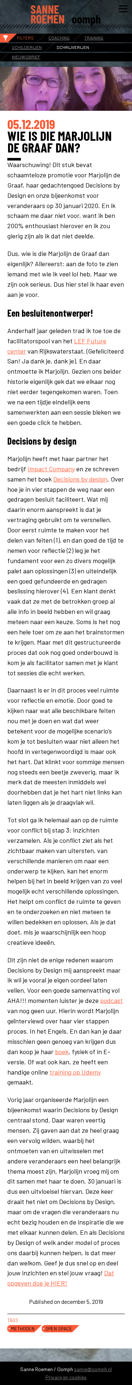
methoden (22, 1329)
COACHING (59, 37)
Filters (25, 37)
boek (62, 1052)
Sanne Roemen (66, 14)
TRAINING (93, 37)
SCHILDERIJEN (27, 47)
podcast (111, 1000)
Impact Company (51, 469)
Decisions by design (80, 479)
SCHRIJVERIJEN (72, 47)
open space (58, 1329)
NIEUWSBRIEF (26, 56)
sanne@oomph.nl (93, 1369)
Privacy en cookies (66, 1377)
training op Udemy (75, 1072)
